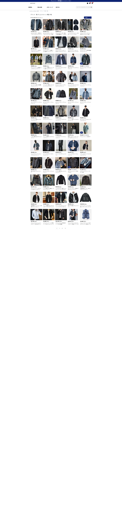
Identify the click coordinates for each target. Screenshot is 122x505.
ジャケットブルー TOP (34, 11)
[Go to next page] (65, 228)
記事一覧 (57, 7)
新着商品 (30, 7)
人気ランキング (50, 7)
